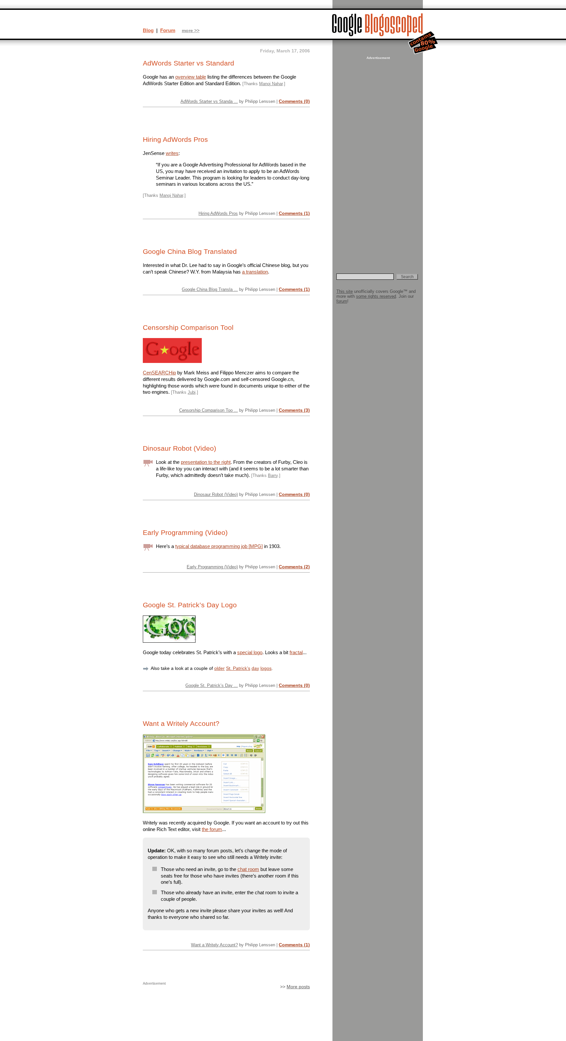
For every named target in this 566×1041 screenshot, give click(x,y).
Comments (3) (294, 410)
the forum (212, 829)
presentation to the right (206, 462)
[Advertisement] (377, 159)
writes (172, 153)
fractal (296, 652)
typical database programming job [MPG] (219, 546)
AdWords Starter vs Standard (188, 63)
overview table (190, 77)
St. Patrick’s (238, 668)
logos (266, 668)
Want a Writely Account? (181, 724)
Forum (167, 30)
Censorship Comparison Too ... (208, 410)
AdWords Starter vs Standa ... (209, 101)
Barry (273, 475)
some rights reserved (376, 296)
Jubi (192, 392)
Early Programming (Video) (185, 533)
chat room (248, 869)
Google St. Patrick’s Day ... (211, 685)
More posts (298, 986)
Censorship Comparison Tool (188, 327)
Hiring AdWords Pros (175, 139)
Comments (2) (294, 566)
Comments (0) (294, 101)
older (219, 668)
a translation (255, 271)
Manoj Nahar (271, 83)
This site (344, 291)
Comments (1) (294, 213)
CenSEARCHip (159, 372)
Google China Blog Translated (190, 252)
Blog (148, 30)
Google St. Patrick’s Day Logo (190, 605)
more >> (190, 30)
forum (341, 301)
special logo (249, 652)
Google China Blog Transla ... (210, 289)
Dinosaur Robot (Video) (179, 448)
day (255, 668)
